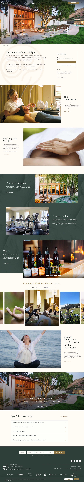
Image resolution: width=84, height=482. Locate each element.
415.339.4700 (18, 469)
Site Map (79, 466)
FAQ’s (80, 463)
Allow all (68, 479)
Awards (59, 463)
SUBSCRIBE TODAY (60, 452)
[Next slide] (41, 121)
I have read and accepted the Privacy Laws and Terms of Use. (43, 455)
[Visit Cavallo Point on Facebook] (72, 461)
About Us (49, 463)
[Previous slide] (19, 121)
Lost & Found (73, 466)
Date (39, 287)
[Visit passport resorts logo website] (10, 475)
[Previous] (24, 307)
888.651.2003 (12, 469)
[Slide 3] (55, 275)
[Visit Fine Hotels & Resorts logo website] (63, 474)
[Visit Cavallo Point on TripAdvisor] (80, 461)
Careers (54, 463)
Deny (76, 479)
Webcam (43, 463)
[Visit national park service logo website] (45, 474)
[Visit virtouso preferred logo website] (73, 474)
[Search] (81, 2)
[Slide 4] (60, 275)
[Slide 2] (32, 121)
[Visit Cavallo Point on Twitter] (74, 461)
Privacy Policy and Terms (76, 469)
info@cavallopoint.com (27, 469)
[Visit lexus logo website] (52, 474)
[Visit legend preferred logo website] (30, 474)
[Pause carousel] (1, 86)
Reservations (73, 2)
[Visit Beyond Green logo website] (38, 475)
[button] (25, 3)
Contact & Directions (66, 463)
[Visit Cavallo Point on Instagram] (77, 461)
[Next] (59, 307)
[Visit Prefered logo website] (21, 475)
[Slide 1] (28, 121)
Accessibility (74, 463)
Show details (8, 480)
